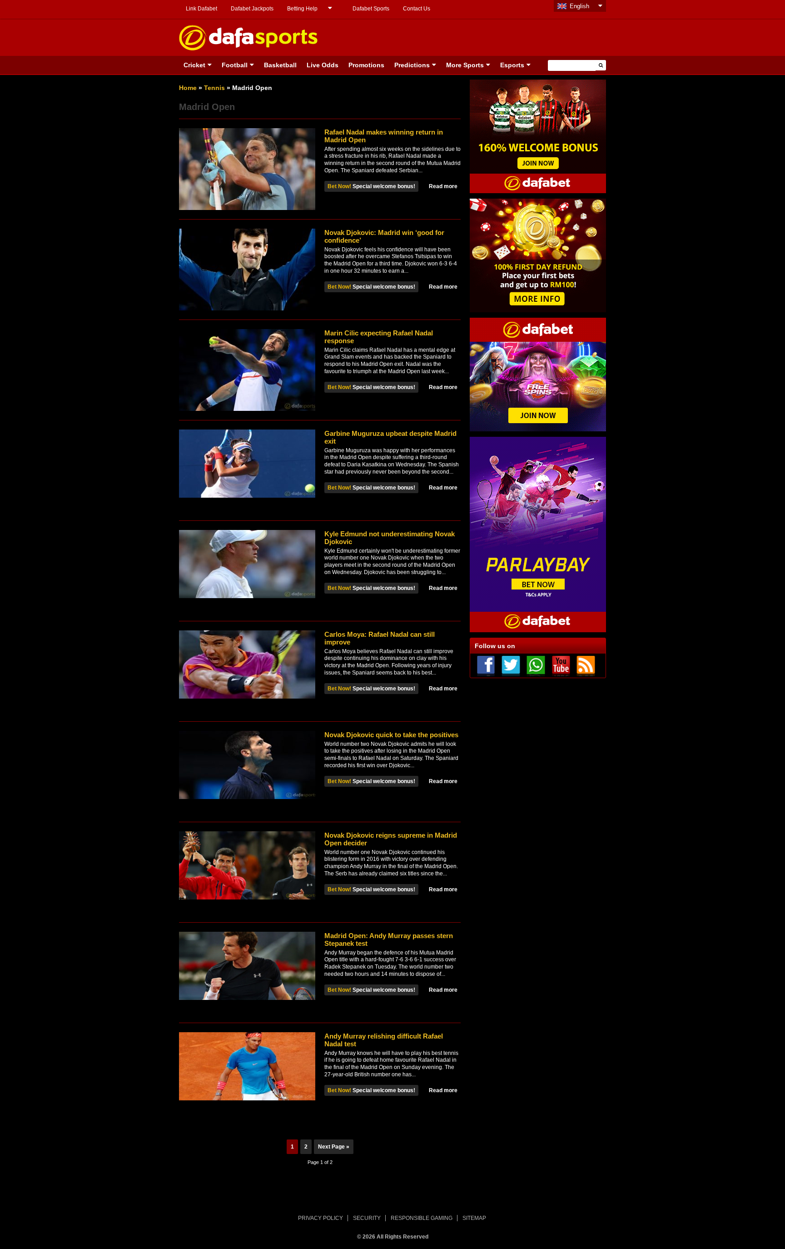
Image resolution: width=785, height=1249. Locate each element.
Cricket (194, 65)
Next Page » (333, 1147)
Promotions (366, 65)
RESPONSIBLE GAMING (421, 1218)
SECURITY (367, 1218)
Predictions (412, 65)
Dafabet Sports (371, 8)
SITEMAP (474, 1218)
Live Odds (322, 65)
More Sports (465, 65)
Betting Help (302, 8)
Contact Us (416, 8)
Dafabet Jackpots (252, 8)
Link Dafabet (201, 8)
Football (235, 65)
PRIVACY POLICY (320, 1218)
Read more (443, 186)
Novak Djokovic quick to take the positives (391, 735)
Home (188, 87)
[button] (601, 65)
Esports (512, 65)
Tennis (214, 87)
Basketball (280, 65)
